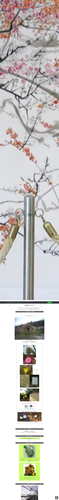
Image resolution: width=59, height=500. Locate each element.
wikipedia (29, 461)
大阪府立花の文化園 (29, 308)
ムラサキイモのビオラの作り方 (31, 479)
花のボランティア (10, 302)
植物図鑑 (17, 302)
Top (15, 302)
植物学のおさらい (22, 302)
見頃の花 (26, 302)
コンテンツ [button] (30, 302)
